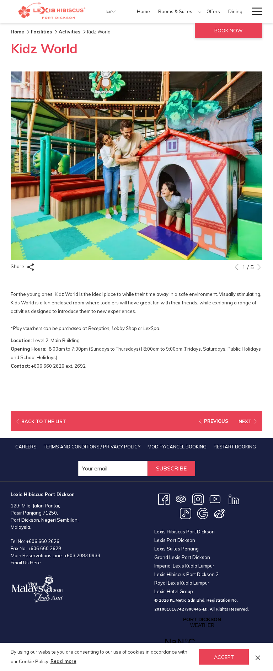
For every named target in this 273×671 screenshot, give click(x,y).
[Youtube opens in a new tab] (215, 498)
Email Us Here (26, 562)
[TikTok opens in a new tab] (185, 513)
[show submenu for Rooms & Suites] (200, 11)
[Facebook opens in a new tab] (164, 498)
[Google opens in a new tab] (202, 513)
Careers (26, 446)
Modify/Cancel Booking (177, 446)
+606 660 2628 (44, 548)
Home (17, 31)
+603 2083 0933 (82, 555)
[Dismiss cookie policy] (257, 656)
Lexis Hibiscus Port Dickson (184, 531)
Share (18, 266)
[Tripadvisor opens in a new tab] (181, 498)
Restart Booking (235, 446)
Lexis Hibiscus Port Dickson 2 (186, 574)
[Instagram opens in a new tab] (198, 498)
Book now (228, 30)
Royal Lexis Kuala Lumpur (181, 583)
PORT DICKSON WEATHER (202, 636)
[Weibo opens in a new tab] (219, 513)
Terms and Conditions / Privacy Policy (92, 446)
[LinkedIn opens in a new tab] (233, 498)
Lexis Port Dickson (174, 540)
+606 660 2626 (42, 541)
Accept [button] (224, 657)
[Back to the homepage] (53, 11)
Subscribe (171, 468)
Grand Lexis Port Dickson (182, 557)
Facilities (41, 31)
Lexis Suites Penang (176, 549)
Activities (69, 31)
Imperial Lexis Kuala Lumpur (184, 566)
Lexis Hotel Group (173, 591)
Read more (63, 661)
